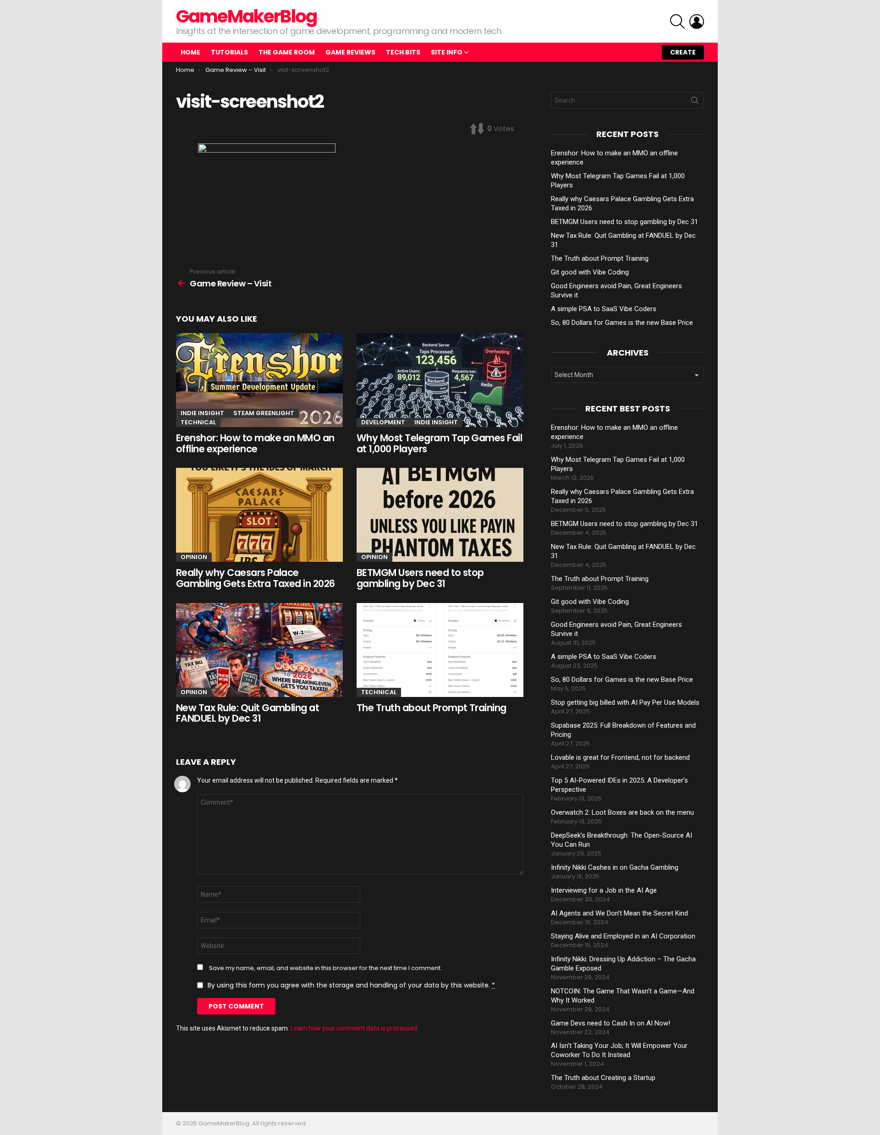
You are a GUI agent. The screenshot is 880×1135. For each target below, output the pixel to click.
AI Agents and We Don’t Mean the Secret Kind (619, 913)
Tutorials (229, 52)
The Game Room (286, 52)
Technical (198, 422)
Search (695, 102)
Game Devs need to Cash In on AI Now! (610, 1023)
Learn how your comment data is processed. (354, 1028)
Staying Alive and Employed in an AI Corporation (623, 936)
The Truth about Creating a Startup (603, 1078)
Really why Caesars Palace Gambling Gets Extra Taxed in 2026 (255, 578)
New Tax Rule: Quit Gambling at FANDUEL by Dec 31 (247, 713)
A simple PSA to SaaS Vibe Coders (603, 309)
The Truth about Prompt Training (431, 707)
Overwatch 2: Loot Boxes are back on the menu (622, 812)
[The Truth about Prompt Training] (440, 650)
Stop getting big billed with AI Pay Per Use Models (625, 702)
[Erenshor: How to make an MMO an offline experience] (259, 380)
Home (190, 52)
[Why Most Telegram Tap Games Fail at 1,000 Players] (440, 380)
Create (683, 52)
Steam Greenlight (263, 413)
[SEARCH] (677, 21)
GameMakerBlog (246, 16)
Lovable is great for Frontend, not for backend (620, 757)
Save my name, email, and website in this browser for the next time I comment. (325, 968)
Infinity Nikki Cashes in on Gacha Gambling (614, 867)
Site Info (446, 52)
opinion (194, 557)
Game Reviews (350, 52)
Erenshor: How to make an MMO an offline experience (255, 443)
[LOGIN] (696, 21)
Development (383, 422)
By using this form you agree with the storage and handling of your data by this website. (351, 985)
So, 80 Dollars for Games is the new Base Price (622, 322)
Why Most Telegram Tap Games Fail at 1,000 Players (439, 443)
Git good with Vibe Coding (590, 272)
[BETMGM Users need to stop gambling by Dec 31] (440, 515)
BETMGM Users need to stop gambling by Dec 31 (420, 578)
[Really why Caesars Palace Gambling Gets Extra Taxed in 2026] (259, 515)
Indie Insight (202, 413)
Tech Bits (403, 52)
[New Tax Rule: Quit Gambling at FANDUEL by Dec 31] (259, 650)
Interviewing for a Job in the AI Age (604, 890)
